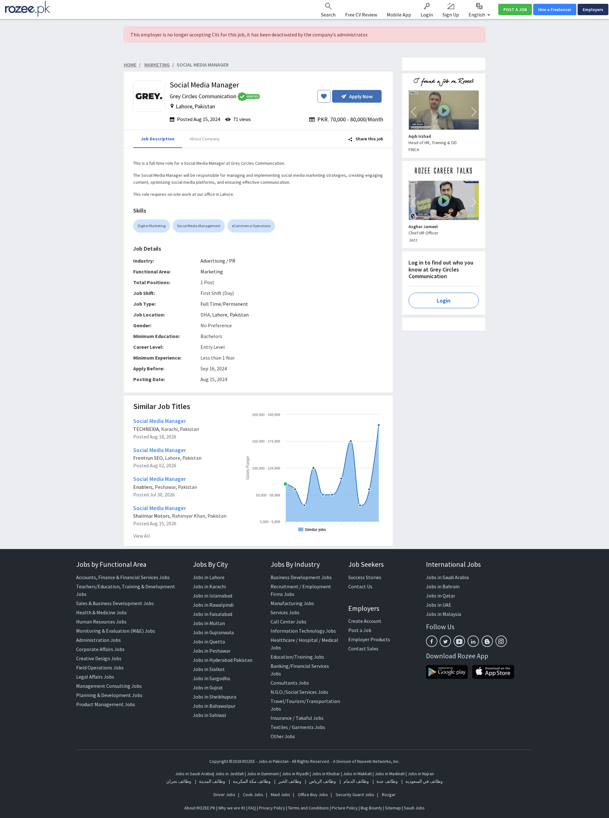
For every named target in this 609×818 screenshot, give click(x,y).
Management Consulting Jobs (109, 686)
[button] (413, 112)
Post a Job (359, 630)
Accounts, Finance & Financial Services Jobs (123, 577)
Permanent (235, 304)
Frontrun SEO (148, 458)
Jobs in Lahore (209, 577)
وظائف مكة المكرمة (252, 781)
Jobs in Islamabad (212, 595)
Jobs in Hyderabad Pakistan (222, 660)
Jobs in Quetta (209, 641)
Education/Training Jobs (297, 657)
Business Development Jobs (301, 577)
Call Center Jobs (288, 621)
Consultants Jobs (290, 683)
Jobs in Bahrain (443, 586)
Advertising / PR (217, 261)
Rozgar (389, 794)
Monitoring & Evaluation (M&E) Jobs (115, 631)
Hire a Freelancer (554, 9)
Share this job (369, 139)
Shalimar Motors (151, 516)
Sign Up (450, 14)
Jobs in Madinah (390, 773)
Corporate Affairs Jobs (100, 649)
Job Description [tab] (157, 139)
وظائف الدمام (356, 781)
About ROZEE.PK (199, 808)
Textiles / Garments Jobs (298, 727)
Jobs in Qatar (440, 595)
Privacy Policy (272, 808)
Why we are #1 (232, 808)
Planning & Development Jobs (109, 695)
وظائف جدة (387, 781)
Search (328, 14)
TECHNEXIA (146, 429)
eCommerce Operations (251, 225)
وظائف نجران (178, 781)
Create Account (365, 621)
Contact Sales (363, 648)
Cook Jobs (253, 794)
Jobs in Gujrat (208, 687)
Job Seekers (366, 564)
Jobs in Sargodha (211, 678)
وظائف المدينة (212, 781)
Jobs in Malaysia (443, 614)
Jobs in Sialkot (209, 669)
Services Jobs (285, 612)
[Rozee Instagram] (501, 641)
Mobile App (399, 14)
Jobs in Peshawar (212, 651)
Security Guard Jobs (355, 794)
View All (141, 536)
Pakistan (239, 314)
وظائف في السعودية (424, 781)
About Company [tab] (205, 139)
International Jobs (453, 564)
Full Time (210, 304)
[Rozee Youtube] (459, 641)
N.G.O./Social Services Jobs (299, 692)
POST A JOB (515, 9)
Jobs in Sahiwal (209, 715)
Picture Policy (345, 808)
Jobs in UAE (438, 605)
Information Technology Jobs (303, 631)
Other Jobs (283, 736)
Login (427, 14)
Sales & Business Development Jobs (115, 603)
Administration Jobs (98, 640)
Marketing (211, 271)
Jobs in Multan (209, 623)
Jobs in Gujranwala (213, 632)
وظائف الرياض (322, 781)
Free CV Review (361, 14)
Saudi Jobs (414, 808)
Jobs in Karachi (209, 586)
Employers (593, 9)
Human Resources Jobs (101, 621)
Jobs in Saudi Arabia (447, 577)
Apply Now (361, 96)
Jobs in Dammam (263, 773)
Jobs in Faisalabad (212, 614)
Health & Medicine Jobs (101, 612)
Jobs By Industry (295, 564)
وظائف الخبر (289, 781)
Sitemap (393, 808)
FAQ (252, 808)
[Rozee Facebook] (431, 641)
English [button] (477, 14)
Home (130, 64)
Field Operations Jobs (100, 667)
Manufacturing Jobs (292, 603)
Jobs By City (210, 564)
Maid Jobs (280, 794)
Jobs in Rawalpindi (213, 605)
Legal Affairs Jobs (95, 677)
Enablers (143, 487)
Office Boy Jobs (313, 794)
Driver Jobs (224, 794)
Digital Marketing (152, 225)
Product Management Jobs (105, 704)
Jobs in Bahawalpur (214, 706)
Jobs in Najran (421, 773)
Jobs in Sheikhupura (214, 696)
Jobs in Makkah (357, 773)
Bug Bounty (371, 808)
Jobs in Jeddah (229, 773)
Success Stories (364, 577)
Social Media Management (198, 225)
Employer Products (369, 639)
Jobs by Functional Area (111, 564)
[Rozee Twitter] (445, 641)
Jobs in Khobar (326, 773)
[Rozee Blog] (487, 641)
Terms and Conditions (308, 808)
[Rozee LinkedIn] (473, 641)
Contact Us (360, 586)
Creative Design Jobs (98, 658)
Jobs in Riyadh (295, 773)
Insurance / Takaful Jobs (297, 718)
